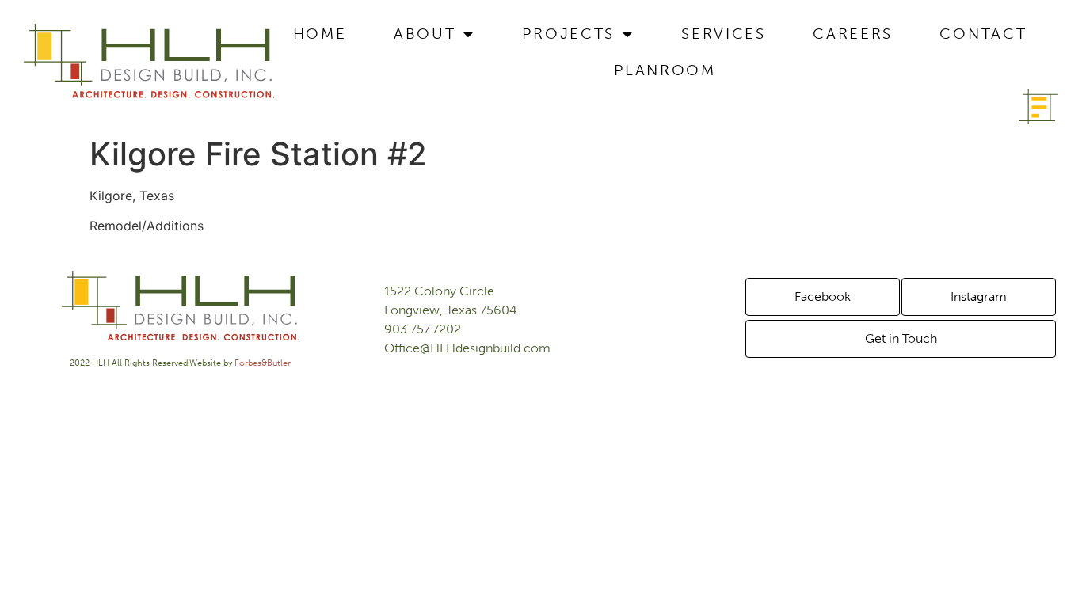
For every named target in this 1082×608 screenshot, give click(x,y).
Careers (853, 34)
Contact (983, 34)
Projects (568, 34)
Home (320, 34)
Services (723, 34)
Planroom (665, 70)
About (425, 34)
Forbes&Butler (262, 362)
